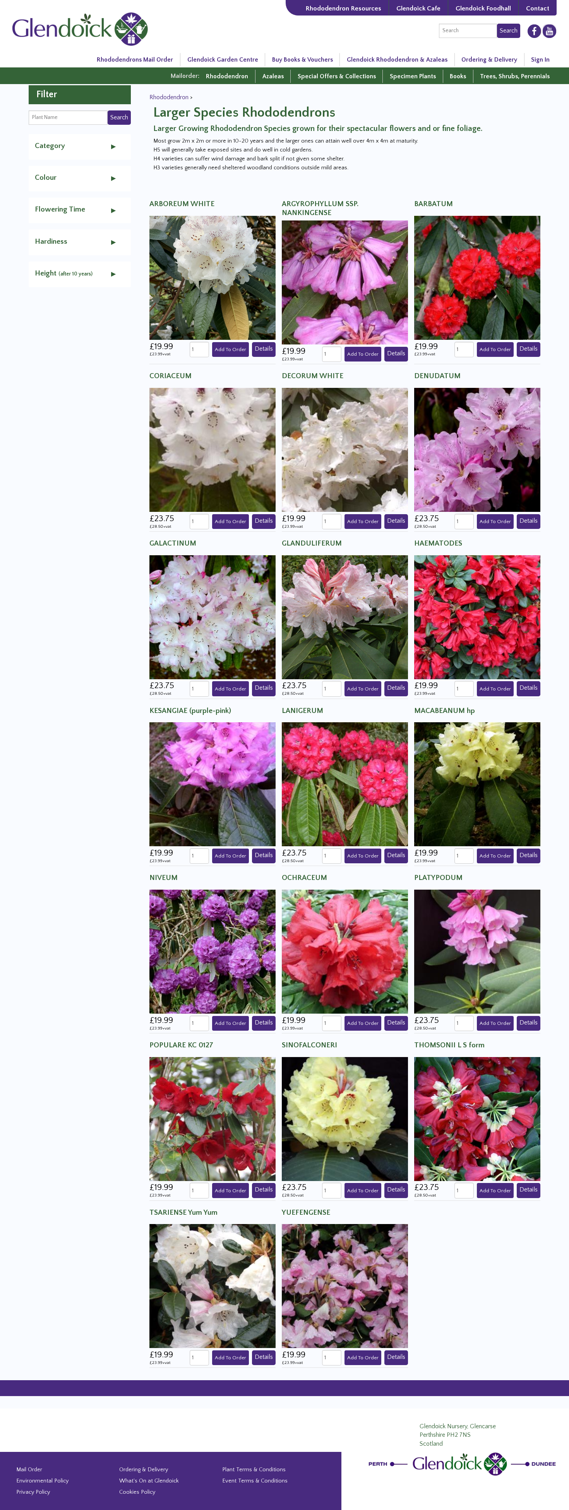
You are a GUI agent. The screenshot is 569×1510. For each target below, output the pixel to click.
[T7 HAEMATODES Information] (477, 616)
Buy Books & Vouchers (302, 59)
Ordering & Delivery (489, 59)
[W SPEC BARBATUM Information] (477, 277)
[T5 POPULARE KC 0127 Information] (212, 1118)
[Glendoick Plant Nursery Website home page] (463, 1463)
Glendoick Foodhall (483, 8)
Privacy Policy (33, 1492)
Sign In (540, 59)
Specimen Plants (413, 76)
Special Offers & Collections (337, 76)
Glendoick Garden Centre (222, 59)
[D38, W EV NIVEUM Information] (212, 951)
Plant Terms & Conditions (254, 1470)
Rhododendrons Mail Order (135, 59)
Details (264, 348)
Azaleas (273, 76)
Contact (537, 8)
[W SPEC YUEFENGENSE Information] (345, 1285)
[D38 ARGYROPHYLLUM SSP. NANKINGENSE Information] (345, 282)
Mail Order (29, 1470)
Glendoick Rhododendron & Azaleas (397, 59)
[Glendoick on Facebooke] (534, 30)
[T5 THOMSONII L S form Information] (477, 1118)
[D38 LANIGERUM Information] (345, 783)
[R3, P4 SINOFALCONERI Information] (345, 1118)
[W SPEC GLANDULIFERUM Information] (345, 616)
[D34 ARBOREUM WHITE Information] (212, 277)
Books (458, 76)
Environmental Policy (42, 1481)
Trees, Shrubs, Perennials (515, 76)
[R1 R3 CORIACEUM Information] (212, 449)
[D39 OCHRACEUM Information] (345, 951)
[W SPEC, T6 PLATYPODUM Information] (477, 951)
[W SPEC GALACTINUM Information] (212, 616)
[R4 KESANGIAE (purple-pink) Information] (212, 783)
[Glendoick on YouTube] (549, 31)
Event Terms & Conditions (255, 1481)
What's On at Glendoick (149, 1481)
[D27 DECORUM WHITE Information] (345, 449)
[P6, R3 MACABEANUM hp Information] (477, 783)
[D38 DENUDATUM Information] (477, 449)
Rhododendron (227, 76)
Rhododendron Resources (343, 8)
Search (509, 30)
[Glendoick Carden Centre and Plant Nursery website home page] (80, 28)
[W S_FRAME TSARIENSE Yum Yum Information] (212, 1285)
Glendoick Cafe (418, 8)
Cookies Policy (137, 1492)
